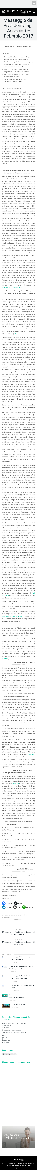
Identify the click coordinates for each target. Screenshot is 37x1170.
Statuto (5, 1035)
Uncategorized (6, 917)
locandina (32, 754)
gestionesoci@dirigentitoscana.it (12, 287)
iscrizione (5, 658)
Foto (15, 334)
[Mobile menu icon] (34, 3)
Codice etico (6, 1040)
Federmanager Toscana (14, 915)
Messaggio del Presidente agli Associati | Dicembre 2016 (21, 958)
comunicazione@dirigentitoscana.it (13, 616)
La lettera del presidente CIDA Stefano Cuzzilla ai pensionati (21, 968)
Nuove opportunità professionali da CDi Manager (23, 987)
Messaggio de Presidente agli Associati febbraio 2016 (21, 977)
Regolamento (7, 1038)
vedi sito (16, 783)
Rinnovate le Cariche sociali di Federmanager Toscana (18, 996)
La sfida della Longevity (19, 1004)
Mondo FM (24, 915)
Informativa (6, 1042)
